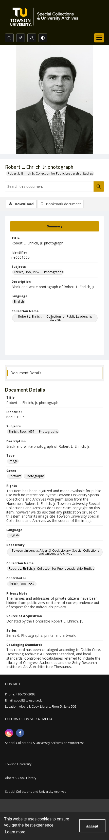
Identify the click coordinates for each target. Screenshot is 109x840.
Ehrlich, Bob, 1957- (22, 584)
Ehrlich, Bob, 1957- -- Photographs (38, 272)
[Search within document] (99, 186)
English (19, 301)
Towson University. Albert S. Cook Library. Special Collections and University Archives (55, 552)
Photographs (35, 476)
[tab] (54, 226)
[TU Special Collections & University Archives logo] (45, 17)
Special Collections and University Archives (35, 791)
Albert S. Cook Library (20, 778)
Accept (92, 826)
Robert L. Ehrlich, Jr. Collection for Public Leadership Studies (50, 173)
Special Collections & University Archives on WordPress (44, 743)
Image (13, 461)
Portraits (15, 476)
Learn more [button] (15, 832)
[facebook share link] (20, 733)
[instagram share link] (9, 733)
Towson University (18, 764)
